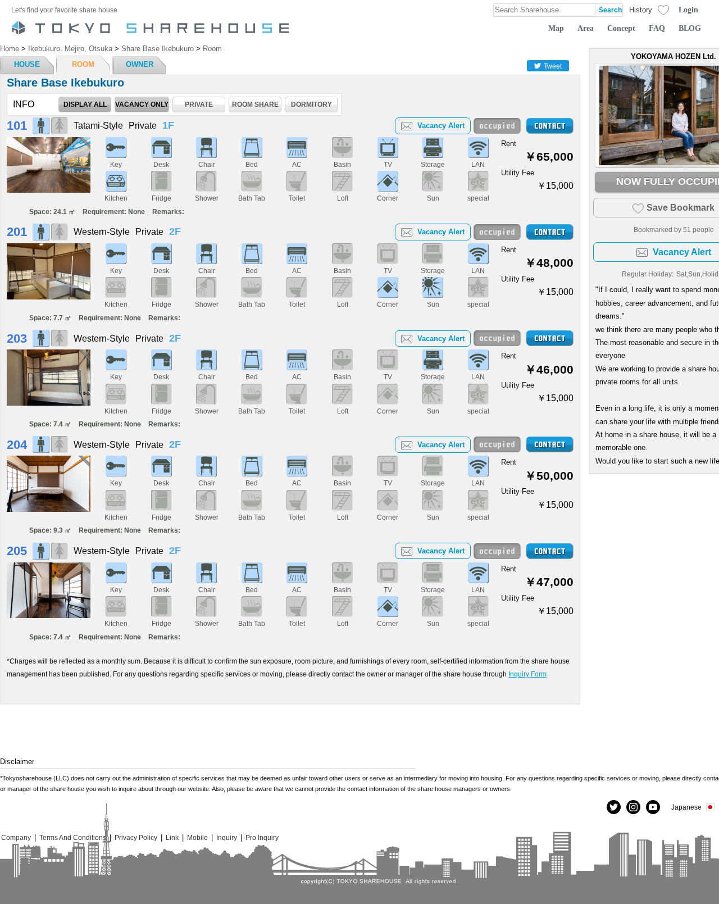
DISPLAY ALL (85, 104)
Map (556, 28)
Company (16, 837)
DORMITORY (311, 104)
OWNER (139, 64)
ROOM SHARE (255, 104)
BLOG (690, 28)
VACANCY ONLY (142, 104)
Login (688, 9)
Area (585, 28)
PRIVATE (199, 104)
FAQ (657, 28)
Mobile (197, 837)
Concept (621, 28)
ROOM (83, 64)
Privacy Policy (136, 837)
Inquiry (226, 837)
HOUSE (27, 64)
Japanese (686, 807)
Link (172, 837)
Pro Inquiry (262, 837)
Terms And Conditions (72, 837)
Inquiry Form (527, 674)
